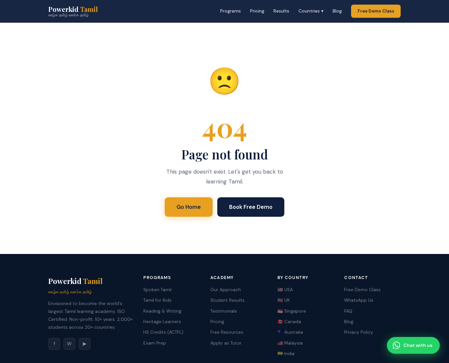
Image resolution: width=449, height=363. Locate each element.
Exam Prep (154, 343)
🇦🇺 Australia (290, 332)
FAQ (348, 311)
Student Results (227, 300)
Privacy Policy (358, 332)
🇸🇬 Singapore (291, 311)
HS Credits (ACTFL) (163, 332)
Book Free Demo (250, 206)
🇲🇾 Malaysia (290, 343)
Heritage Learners (162, 321)
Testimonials (223, 311)
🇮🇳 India (286, 353)
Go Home (189, 206)
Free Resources (226, 332)
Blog (337, 11)
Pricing (257, 11)
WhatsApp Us (358, 300)
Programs (230, 11)
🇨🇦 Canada (289, 321)
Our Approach (225, 290)
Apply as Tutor (226, 343)
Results (281, 11)
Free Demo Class (376, 11)
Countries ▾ (310, 11)
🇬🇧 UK (283, 300)
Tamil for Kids (157, 300)
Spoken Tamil (157, 290)
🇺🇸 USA (285, 290)
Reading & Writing (162, 311)
